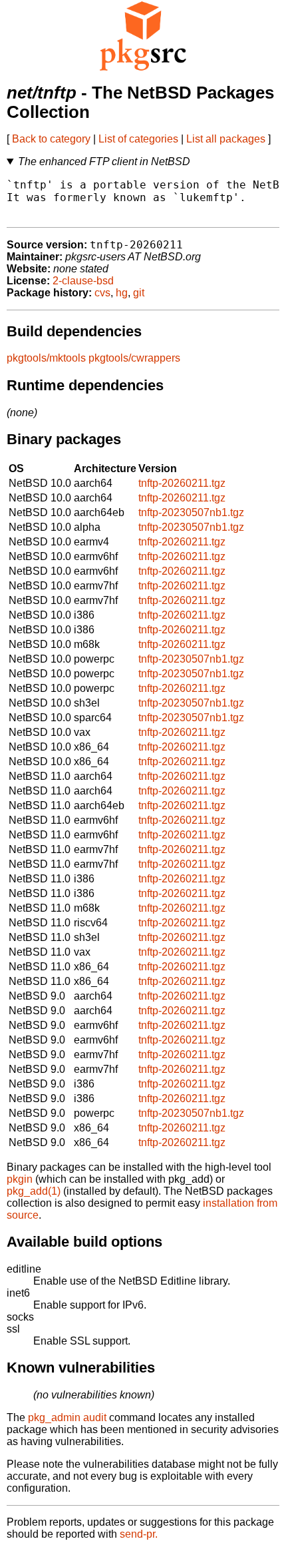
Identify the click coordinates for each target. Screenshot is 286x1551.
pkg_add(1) (34, 1191)
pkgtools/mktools (46, 358)
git (138, 292)
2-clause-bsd (83, 280)
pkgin (20, 1179)
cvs (102, 292)
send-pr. (139, 1534)
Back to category (51, 139)
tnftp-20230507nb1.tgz (191, 512)
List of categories (138, 139)
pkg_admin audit (67, 1417)
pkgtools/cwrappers (134, 358)
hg (122, 292)
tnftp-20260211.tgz (181, 483)
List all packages (225, 139)
